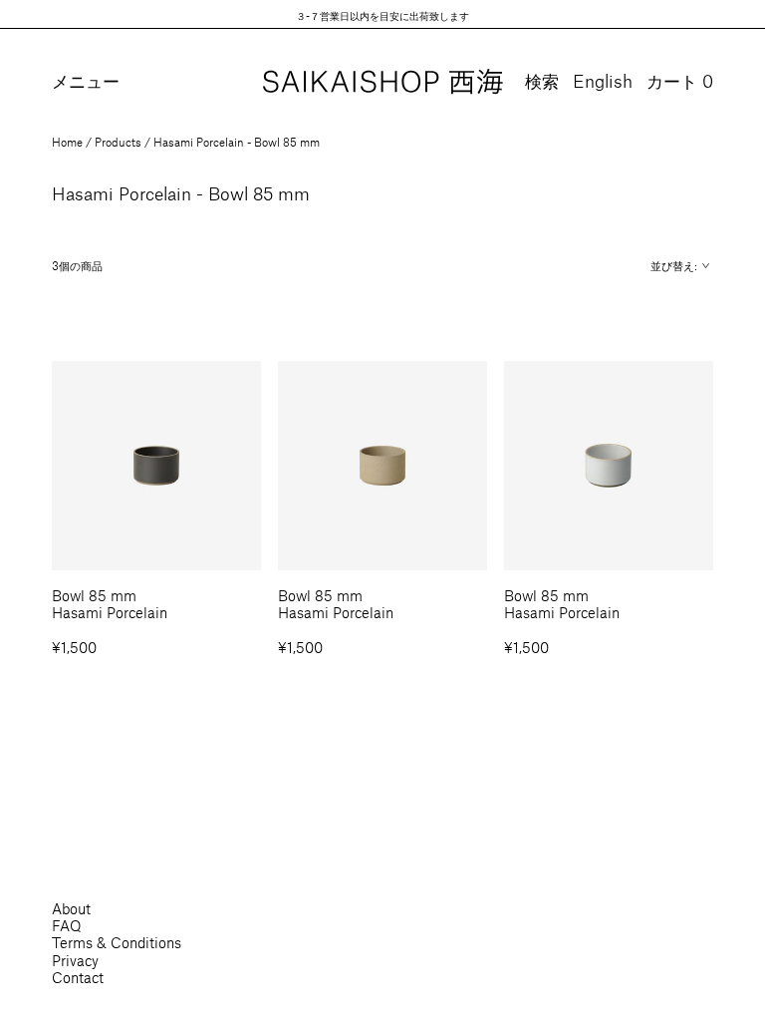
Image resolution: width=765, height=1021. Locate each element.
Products (118, 142)
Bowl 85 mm (94, 595)
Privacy (75, 960)
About (71, 908)
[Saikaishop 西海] (383, 83)
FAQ (66, 925)
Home (67, 142)
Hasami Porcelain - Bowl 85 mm (236, 142)
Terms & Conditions (116, 942)
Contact (78, 977)
